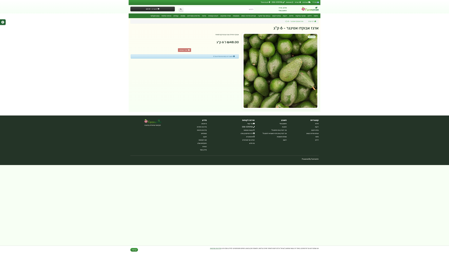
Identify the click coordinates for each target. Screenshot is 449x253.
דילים (310, 16)
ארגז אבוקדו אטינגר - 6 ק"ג (294, 21)
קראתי (134, 250)
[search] (180, 9)
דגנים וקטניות (213, 16)
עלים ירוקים (276, 16)
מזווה (204, 16)
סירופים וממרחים (193, 16)
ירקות (285, 16)
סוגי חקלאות (203, 140)
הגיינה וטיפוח (166, 16)
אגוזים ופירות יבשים (248, 16)
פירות (291, 16)
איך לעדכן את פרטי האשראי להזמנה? (275, 133)
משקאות (236, 16)
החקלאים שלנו (202, 143)
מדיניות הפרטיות (215, 248)
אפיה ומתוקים (225, 16)
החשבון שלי (283, 11)
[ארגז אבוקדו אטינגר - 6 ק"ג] (280, 71)
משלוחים (204, 133)
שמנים (183, 16)
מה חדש (252, 143)
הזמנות (284, 127)
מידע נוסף (203, 150)
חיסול (316, 16)
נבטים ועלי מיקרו (264, 16)
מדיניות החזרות (202, 127)
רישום (285, 140)
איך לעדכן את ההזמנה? (279, 130)
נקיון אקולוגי (154, 16)
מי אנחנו (204, 124)
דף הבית (311, 21)
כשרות (204, 147)
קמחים (175, 16)
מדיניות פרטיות (202, 130)
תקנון (205, 137)
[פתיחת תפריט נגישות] (3, 22)
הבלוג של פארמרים (248, 140)
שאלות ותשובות (282, 137)
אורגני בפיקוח (300, 16)
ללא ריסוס (312, 37)
